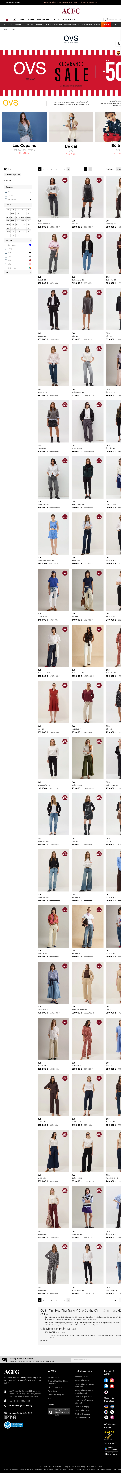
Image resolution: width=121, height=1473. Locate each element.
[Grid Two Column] (90, 169)
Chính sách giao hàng (83, 1397)
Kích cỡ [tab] (8, 205)
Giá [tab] (7, 272)
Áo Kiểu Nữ (76, 729)
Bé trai (24, 146)
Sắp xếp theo (109, 169)
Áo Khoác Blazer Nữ (79, 1010)
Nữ (71, 146)
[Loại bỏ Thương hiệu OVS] (5, 174)
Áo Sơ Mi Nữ (42, 392)
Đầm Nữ (75, 224)
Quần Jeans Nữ (44, 224)
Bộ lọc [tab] (8, 169)
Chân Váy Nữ (43, 448)
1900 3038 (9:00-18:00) (20, 1406)
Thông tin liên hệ (81, 1377)
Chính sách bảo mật (82, 1414)
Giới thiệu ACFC (54, 1377)
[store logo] (71, 11)
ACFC (6, 29)
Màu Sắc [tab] (9, 240)
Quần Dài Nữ (43, 280)
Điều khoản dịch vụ (82, 1418)
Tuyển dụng (52, 1391)
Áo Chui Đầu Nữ (78, 504)
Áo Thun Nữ (42, 617)
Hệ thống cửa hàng (13, 2)
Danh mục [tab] (9, 187)
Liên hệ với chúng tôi (56, 1395)
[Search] (106, 19)
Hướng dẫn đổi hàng (83, 1410)
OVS (13, 29)
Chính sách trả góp (82, 1407)
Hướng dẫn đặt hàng (83, 1380)
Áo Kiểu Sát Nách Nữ (46, 560)
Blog (49, 1398)
